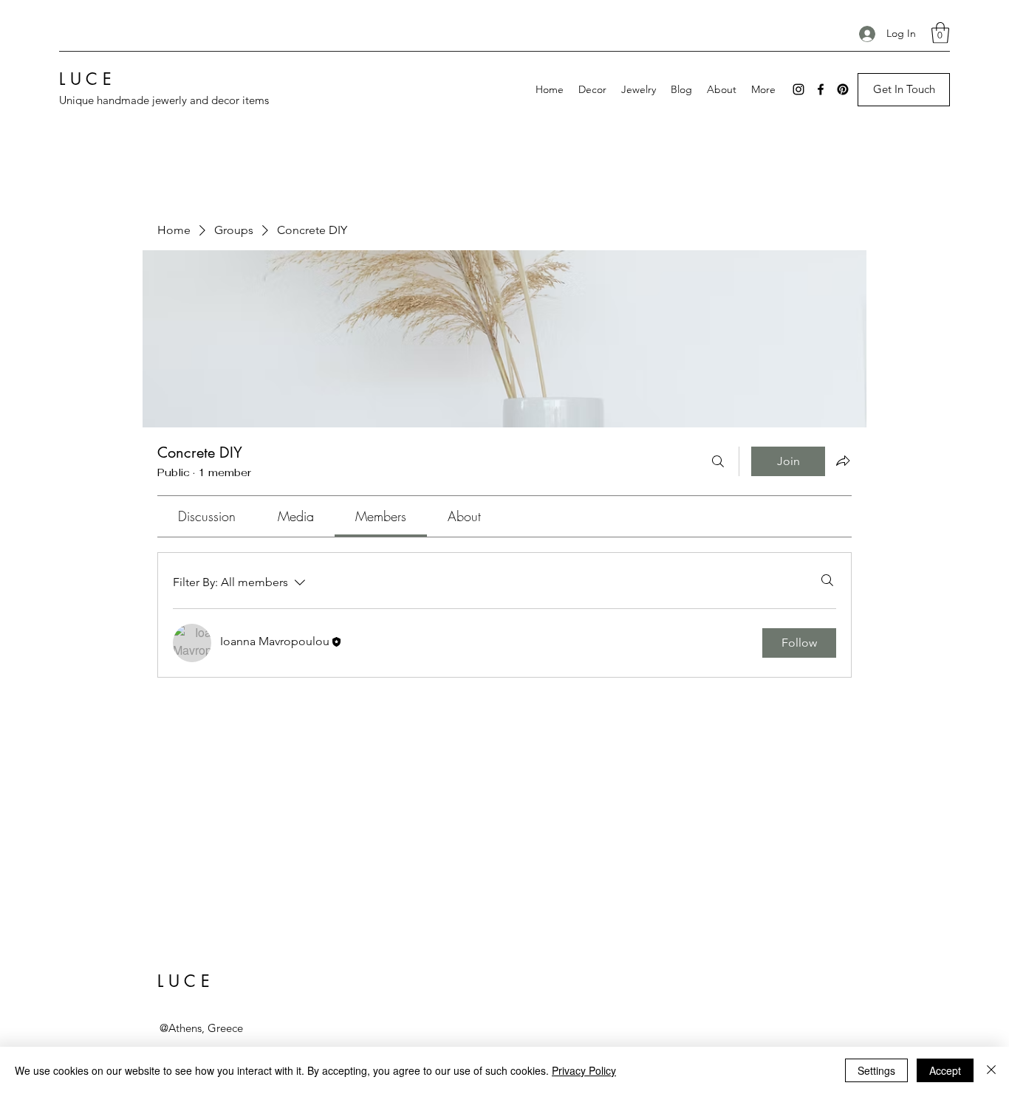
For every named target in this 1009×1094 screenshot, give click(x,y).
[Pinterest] (842, 89)
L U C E (85, 79)
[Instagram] (798, 89)
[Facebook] (820, 89)
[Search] (718, 461)
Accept (945, 1070)
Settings (876, 1070)
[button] (940, 33)
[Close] (991, 1070)
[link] (207, 516)
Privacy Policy (584, 1070)
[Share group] (843, 460)
